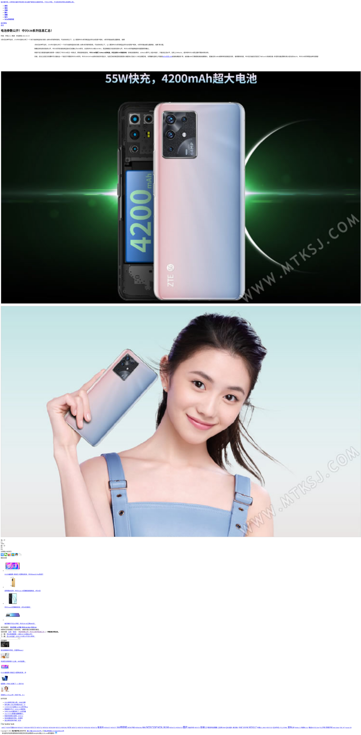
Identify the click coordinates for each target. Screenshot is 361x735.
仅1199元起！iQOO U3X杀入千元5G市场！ (21, 636)
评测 (6, 10)
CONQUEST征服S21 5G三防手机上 (16, 707)
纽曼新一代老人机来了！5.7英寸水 (12, 684)
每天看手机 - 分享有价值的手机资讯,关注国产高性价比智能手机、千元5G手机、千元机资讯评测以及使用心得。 (38, 2)
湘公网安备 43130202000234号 (54, 731)
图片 (6, 12)
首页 (6, 6)
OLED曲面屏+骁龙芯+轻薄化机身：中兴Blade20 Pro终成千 (24, 574)
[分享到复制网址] (20, 554)
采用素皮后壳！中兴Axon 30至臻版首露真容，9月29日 (23, 591)
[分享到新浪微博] (9, 554)
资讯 (6, 8)
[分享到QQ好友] (16, 554)
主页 (9, 632)
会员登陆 (4, 23)
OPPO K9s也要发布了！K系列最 (15, 711)
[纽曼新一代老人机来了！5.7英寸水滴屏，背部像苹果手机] (5, 680)
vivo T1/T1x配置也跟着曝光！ (14, 713)
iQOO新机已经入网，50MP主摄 (15, 702)
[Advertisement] (16, 56)
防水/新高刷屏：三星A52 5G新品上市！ (20, 634)
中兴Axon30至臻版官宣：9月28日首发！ (18, 607)
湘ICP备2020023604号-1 (34, 731)
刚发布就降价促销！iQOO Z (14, 716)
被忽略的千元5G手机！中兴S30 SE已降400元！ (20, 623)
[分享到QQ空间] (12, 554)
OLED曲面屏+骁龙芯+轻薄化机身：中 (13, 672)
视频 (6, 15)
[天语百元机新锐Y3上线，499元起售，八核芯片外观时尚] (5, 658)
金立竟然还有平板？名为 (13, 720)
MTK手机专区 (9, 19)
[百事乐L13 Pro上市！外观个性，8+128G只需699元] (5, 691)
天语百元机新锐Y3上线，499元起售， (13, 661)
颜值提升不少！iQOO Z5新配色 (15, 709)
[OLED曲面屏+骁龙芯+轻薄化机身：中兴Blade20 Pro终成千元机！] (5, 669)
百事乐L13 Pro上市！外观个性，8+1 (13, 695)
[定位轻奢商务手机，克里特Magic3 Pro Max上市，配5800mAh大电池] (5, 646)
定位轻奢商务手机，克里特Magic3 (12, 650)
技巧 (6, 17)
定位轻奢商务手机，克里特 (14, 718)
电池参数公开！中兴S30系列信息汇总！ (32, 632)
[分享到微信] (5, 554)
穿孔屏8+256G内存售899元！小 (15, 704)
